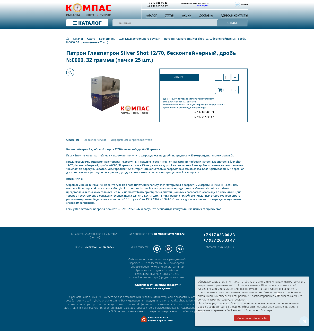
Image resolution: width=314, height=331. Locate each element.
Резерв (229, 89)
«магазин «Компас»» (99, 247)
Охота (91, 38)
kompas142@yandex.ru (169, 234)
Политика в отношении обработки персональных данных (157, 286)
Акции (186, 15)
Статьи (169, 15)
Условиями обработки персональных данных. (256, 306)
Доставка (206, 15)
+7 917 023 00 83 (219, 234)
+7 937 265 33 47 (219, 240)
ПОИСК (233, 23)
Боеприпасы (107, 38)
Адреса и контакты (234, 15)
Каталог (151, 15)
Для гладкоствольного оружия (139, 38)
